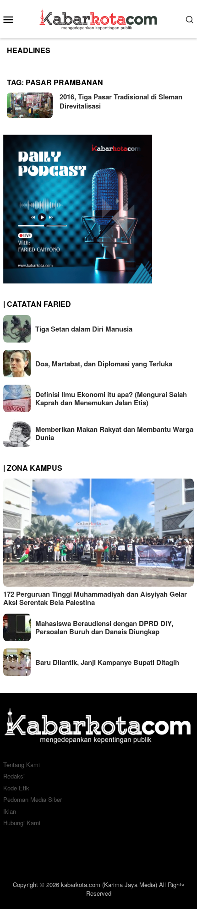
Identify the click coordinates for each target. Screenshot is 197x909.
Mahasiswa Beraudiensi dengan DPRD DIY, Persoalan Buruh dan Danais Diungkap (104, 627)
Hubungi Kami (21, 822)
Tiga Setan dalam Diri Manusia (83, 329)
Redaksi (14, 776)
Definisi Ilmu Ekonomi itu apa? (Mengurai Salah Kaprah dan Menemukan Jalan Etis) (111, 398)
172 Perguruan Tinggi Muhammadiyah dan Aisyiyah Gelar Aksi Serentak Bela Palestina (95, 598)
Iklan (9, 811)
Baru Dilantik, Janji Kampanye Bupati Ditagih (107, 662)
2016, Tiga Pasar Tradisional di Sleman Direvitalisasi (121, 101)
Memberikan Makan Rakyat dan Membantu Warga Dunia (114, 433)
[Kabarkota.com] (98, 17)
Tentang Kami (21, 764)
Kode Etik (16, 788)
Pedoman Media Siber (32, 799)
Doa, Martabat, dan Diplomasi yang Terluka (103, 363)
